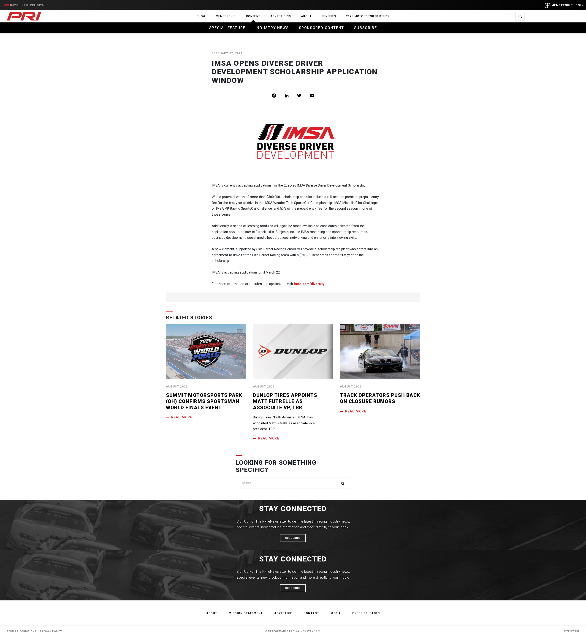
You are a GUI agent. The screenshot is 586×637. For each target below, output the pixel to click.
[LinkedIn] (290, 95)
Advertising (280, 16)
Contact (311, 613)
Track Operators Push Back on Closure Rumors (380, 398)
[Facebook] (277, 95)
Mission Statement (246, 613)
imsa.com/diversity (309, 284)
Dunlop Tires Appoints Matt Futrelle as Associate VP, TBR (285, 401)
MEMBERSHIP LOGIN (567, 5)
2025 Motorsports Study (367, 16)
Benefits (329, 16)
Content (253, 16)
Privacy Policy (51, 631)
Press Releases (366, 613)
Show (201, 16)
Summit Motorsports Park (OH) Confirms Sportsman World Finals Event (204, 401)
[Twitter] (302, 95)
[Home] (24, 16)
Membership (226, 16)
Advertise (283, 613)
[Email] (315, 95)
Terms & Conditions (21, 631)
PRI (577, 631)
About (306, 16)
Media (336, 613)
